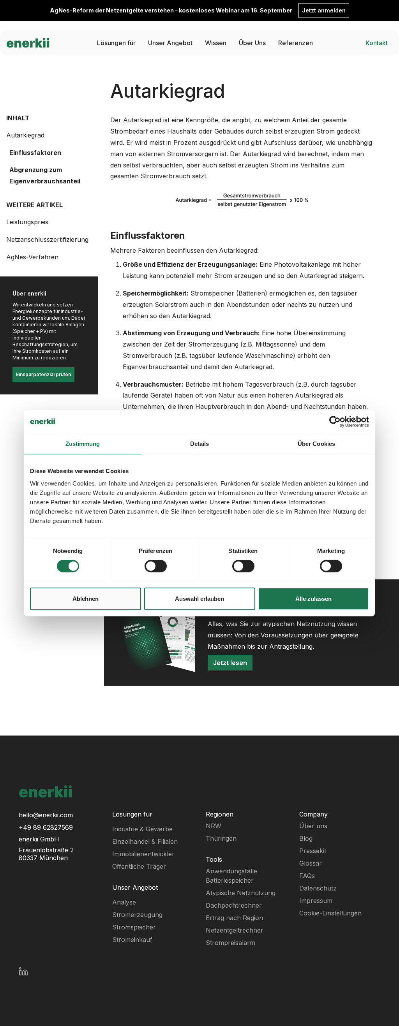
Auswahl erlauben (199, 598)
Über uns (313, 826)
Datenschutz (318, 888)
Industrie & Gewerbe (142, 829)
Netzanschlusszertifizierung (47, 239)
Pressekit (312, 851)
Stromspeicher (134, 927)
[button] (116, 42)
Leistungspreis (27, 222)
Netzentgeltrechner (234, 930)
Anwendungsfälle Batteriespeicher (231, 875)
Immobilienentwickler (143, 854)
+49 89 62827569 (46, 827)
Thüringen (221, 838)
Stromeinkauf (132, 939)
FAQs (307, 876)
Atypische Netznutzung (240, 893)
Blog (305, 838)
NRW (213, 826)
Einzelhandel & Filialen (145, 841)
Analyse (124, 902)
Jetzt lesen (230, 663)
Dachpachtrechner (234, 905)
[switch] (156, 566)
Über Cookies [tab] (316, 443)
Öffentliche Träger (139, 866)
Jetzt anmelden (324, 10)
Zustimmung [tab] (82, 443)
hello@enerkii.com (46, 815)
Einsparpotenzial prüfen (43, 374)
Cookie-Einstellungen (330, 913)
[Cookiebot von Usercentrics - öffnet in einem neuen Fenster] (335, 421)
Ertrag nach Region (234, 918)
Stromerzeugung (137, 915)
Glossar (310, 863)
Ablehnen (85, 598)
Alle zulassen (313, 598)
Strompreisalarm (230, 943)
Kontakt (376, 43)
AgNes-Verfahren (32, 257)
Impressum (315, 901)
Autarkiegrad (25, 135)
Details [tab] (199, 443)
